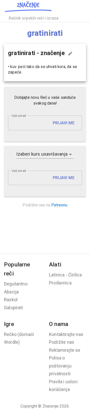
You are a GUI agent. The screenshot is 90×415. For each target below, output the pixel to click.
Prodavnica (60, 282)
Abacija (11, 291)
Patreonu (59, 205)
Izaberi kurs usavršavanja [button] (42, 154)
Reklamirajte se (64, 350)
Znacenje (50, 406)
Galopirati (13, 307)
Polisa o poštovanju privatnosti (60, 365)
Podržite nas (61, 342)
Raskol (11, 299)
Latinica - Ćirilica (65, 274)
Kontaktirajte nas (66, 334)
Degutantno (16, 283)
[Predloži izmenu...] (70, 53)
